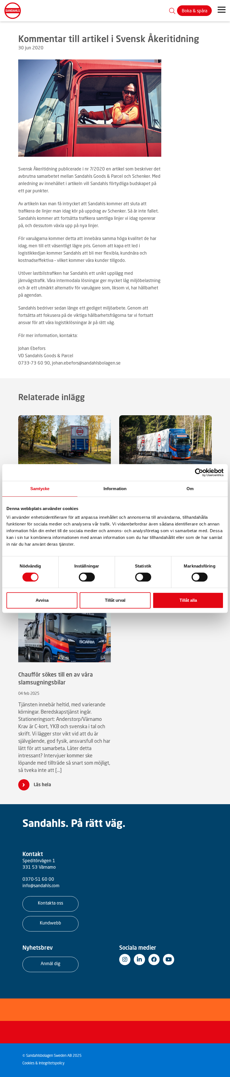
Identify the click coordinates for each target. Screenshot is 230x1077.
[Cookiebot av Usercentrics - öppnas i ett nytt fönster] (199, 472)
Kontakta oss (50, 903)
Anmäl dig (50, 963)
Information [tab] (115, 488)
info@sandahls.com (40, 885)
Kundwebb (50, 923)
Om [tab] (190, 488)
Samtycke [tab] (40, 488)
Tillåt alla (188, 600)
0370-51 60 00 (38, 879)
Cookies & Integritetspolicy (43, 1063)
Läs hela (42, 784)
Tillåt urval (115, 600)
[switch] (87, 577)
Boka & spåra (194, 11)
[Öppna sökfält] (172, 10)
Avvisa (42, 600)
